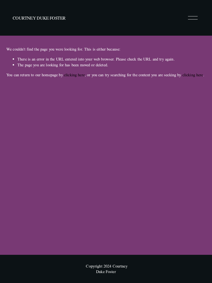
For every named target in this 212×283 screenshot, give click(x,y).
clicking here (74, 74)
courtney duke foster (39, 18)
